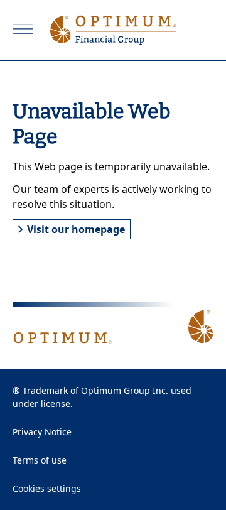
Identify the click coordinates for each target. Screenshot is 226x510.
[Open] (23, 29)
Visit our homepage (76, 229)
